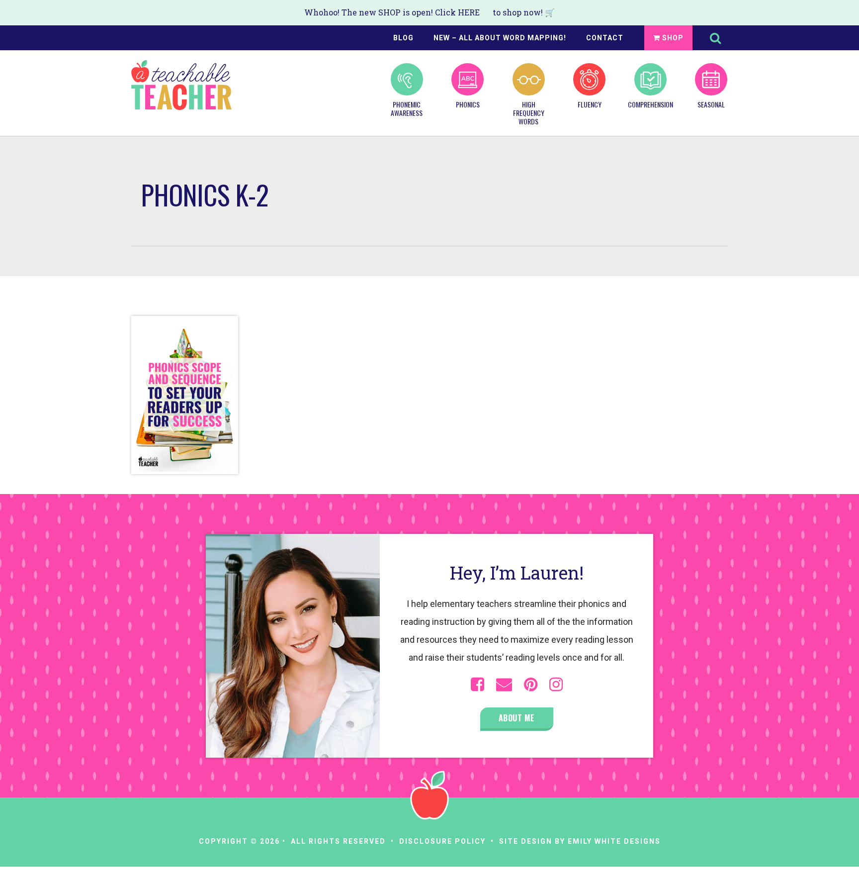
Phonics (468, 104)
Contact (604, 38)
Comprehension (650, 104)
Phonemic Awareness (407, 108)
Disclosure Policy (442, 841)
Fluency (589, 104)
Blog (403, 38)
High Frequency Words (528, 112)
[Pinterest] (530, 685)
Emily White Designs (614, 841)
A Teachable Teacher (181, 85)
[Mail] (504, 685)
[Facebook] (477, 685)
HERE (469, 12)
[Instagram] (556, 685)
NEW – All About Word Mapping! (499, 38)
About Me (517, 718)
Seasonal (711, 104)
